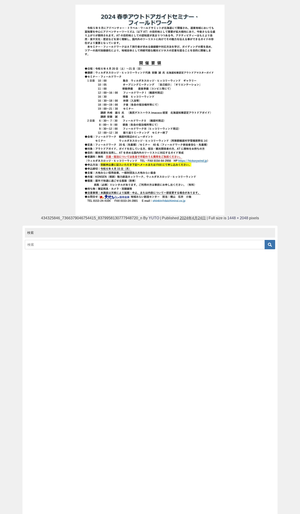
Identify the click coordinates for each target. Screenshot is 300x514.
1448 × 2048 (237, 218)
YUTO (154, 218)
